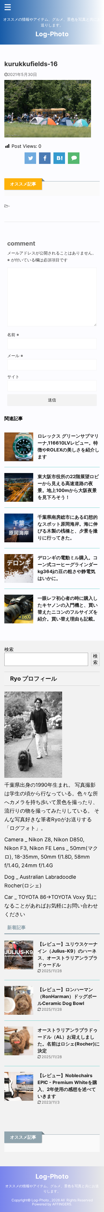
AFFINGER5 (61, 1204)
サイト (13, 376)
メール (15, 355)
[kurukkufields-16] (59, 158)
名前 (13, 334)
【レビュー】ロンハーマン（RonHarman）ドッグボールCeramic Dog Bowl (67, 996)
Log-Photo (52, 34)
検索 (9, 649)
